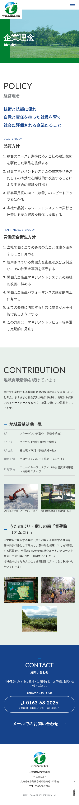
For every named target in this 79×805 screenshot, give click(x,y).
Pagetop (74, 792)
